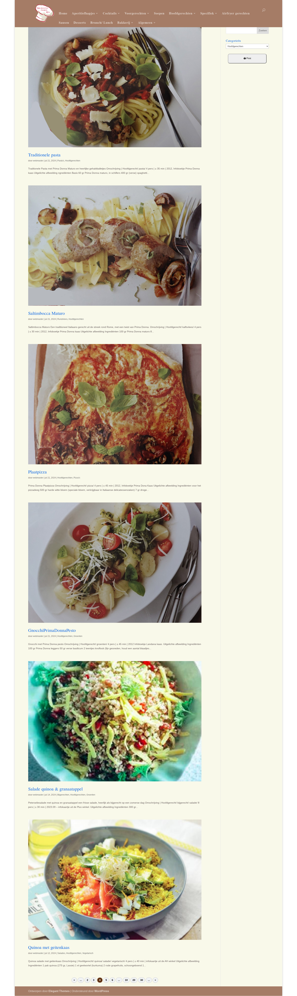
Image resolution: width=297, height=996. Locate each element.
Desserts (80, 22)
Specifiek (207, 13)
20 (134, 980)
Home (63, 13)
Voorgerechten (135, 13)
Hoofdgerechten (180, 13)
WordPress (101, 991)
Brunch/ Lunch (101, 22)
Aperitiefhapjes (83, 13)
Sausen (64, 22)
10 (126, 980)
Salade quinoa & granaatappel (55, 789)
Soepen (159, 13)
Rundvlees (62, 319)
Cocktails (110, 13)
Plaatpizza (37, 472)
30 (141, 980)
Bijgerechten (63, 795)
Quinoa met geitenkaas (48, 947)
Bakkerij (123, 22)
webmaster (38, 160)
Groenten (78, 636)
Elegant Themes (59, 991)
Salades (61, 953)
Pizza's (77, 478)
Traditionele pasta (44, 155)
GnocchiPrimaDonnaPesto (52, 630)
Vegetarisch (87, 953)
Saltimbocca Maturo (46, 313)
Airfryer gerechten (236, 13)
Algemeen (145, 22)
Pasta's (60, 160)
